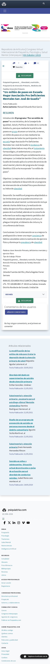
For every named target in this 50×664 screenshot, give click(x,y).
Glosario (4, 562)
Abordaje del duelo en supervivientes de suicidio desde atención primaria (21, 378)
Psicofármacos (6, 565)
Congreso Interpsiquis (9, 614)
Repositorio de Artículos (13, 49)
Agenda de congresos (9, 617)
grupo (14, 131)
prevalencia (26, 242)
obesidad (7, 148)
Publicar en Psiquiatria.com (11, 620)
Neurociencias (6, 545)
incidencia (35, 145)
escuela (6, 141)
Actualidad (5, 559)
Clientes (4, 637)
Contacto (4, 643)
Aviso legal (5, 651)
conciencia (36, 235)
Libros (3, 575)
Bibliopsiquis (6, 568)
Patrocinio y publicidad (9, 640)
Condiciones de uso (8, 661)
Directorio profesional (9, 596)
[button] (16, 63)
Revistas (4, 572)
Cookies (4, 657)
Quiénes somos (7, 633)
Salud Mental (6, 542)
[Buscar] (44, 3)
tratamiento (39, 148)
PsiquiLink (5, 599)
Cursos (4, 610)
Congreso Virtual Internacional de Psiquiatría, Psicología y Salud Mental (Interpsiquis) (24, 52)
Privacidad (5, 654)
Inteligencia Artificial (8, 549)
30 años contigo (7, 630)
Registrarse (5, 586)
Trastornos (5, 539)
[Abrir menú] (4, 11)
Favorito (18, 67)
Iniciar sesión (6, 583)
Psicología (5, 536)
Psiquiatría (5, 532)
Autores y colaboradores (10, 603)
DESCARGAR (25, 75)
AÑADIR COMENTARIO (16, 312)
